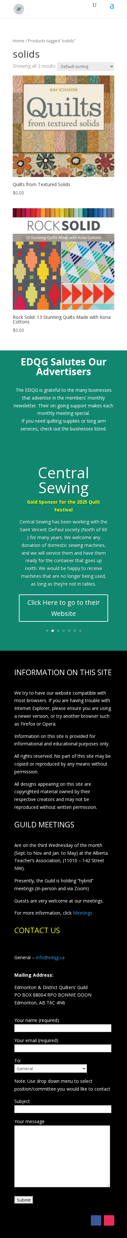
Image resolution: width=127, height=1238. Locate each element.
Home (18, 41)
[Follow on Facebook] (96, 1220)
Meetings (82, 913)
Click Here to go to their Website (63, 608)
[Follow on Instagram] (109, 1220)
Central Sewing (63, 479)
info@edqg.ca (50, 957)
